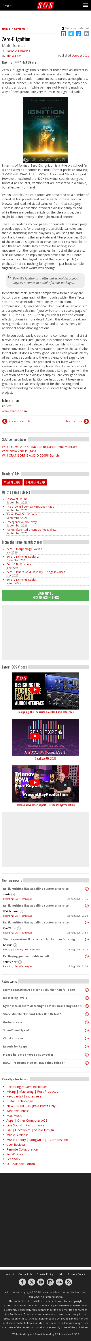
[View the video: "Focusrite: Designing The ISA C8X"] (45, 691)
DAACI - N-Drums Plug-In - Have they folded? (33, 1063)
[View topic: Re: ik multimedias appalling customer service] (87, 889)
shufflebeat (10, 962)
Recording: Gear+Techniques (17, 898)
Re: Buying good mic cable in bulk (26, 956)
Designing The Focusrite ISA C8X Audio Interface (45, 712)
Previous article (19, 421)
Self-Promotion (17, 1154)
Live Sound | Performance (25, 1125)
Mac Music (14, 1115)
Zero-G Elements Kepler (21, 580)
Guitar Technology (19, 1101)
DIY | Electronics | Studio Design (30, 1130)
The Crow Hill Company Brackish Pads (30, 507)
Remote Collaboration (22, 1149)
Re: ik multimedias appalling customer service (36, 889)
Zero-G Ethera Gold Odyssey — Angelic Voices (35, 572)
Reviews (20, 28)
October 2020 (80, 55)
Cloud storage (13, 1038)
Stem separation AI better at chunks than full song (39, 939)
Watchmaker (11, 911)
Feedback (13, 1159)
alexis (6, 894)
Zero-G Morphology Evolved (24, 549)
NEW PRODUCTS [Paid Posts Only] (31, 1106)
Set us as (77, 28)
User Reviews (16, 1144)
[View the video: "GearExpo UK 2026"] (45, 737)
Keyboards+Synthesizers (24, 1096)
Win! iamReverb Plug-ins (19, 451)
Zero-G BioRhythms (18, 564)
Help (61, 1274)
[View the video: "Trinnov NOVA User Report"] (45, 784)
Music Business (17, 1135)
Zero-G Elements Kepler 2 (22, 556)
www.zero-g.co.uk (14, 411)
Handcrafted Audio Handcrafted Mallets (31, 530)
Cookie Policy (45, 1274)
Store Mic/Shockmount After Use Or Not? (32, 1014)
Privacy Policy (76, 1274)
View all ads (12, 482)
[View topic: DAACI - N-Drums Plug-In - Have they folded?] (87, 1063)
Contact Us (25, 1274)
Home (6, 28)
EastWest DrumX (16, 499)
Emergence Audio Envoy (21, 522)
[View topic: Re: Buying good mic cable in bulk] (87, 956)
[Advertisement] (45, 632)
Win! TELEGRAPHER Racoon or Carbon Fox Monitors (40, 447)
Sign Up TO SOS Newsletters (45, 595)
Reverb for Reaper (16, 1046)
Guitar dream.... (14, 1022)
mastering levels (15, 998)
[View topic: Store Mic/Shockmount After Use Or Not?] (87, 1014)
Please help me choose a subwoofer (28, 1054)
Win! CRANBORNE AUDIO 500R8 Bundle (31, 455)
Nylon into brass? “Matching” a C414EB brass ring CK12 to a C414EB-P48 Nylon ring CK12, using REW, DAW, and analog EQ (44, 1006)
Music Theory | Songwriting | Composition (37, 1140)
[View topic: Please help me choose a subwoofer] (87, 1055)
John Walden (13, 56)
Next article (74, 421)
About (10, 1274)
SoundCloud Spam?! (16, 1030)
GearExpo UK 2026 (45, 758)
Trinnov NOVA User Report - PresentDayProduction (46, 804)
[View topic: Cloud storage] (87, 1038)
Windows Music (17, 1111)
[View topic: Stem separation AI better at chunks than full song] (87, 939)
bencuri (8, 945)
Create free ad (35, 482)
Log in (7, 5)
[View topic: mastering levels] (87, 998)
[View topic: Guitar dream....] (87, 1022)
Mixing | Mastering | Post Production (22, 949)
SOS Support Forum (20, 1164)
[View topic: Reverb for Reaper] (87, 1047)
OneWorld (9, 928)
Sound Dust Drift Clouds (21, 514)
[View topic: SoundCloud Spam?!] (87, 1030)
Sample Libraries (18, 51)
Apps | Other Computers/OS (26, 1120)
